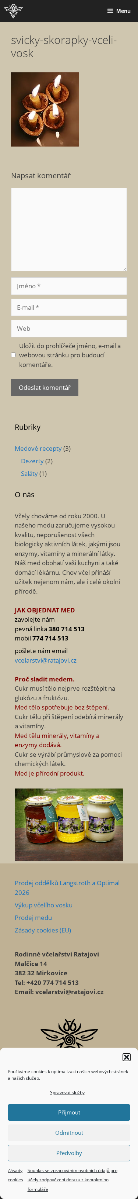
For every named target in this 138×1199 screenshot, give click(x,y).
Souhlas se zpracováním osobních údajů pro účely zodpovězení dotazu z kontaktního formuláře (72, 1179)
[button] (126, 1057)
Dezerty (32, 461)
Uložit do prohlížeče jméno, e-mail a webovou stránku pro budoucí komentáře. (70, 355)
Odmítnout (69, 1132)
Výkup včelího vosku (43, 905)
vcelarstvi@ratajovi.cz (46, 660)
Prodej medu (33, 917)
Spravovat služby (67, 1092)
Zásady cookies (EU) (43, 930)
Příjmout (69, 1112)
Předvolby (69, 1153)
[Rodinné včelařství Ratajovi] (13, 11)
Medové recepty (38, 448)
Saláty (29, 473)
